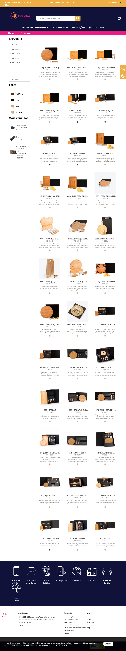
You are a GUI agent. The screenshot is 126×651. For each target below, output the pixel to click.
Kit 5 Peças (16, 58)
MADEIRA (19, 94)
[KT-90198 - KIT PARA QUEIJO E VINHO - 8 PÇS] (77, 525)
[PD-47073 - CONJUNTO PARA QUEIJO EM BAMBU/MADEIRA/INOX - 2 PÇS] (105, 140)
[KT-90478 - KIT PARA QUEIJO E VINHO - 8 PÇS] (77, 140)
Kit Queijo (25, 33)
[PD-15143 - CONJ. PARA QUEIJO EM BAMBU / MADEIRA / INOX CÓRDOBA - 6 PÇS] (77, 268)
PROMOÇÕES (78, 27)
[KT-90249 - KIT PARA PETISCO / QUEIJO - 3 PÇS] (77, 440)
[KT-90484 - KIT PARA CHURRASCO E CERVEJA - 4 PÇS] (77, 97)
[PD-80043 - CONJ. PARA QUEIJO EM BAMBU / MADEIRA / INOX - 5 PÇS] (105, 54)
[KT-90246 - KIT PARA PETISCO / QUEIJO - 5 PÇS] (105, 440)
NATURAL (19, 112)
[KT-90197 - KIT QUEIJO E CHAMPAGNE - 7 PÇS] (105, 525)
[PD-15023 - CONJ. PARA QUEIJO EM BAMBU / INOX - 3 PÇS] (49, 311)
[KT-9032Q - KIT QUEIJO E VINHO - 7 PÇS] (105, 354)
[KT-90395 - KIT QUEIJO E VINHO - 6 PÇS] (105, 311)
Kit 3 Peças (16, 49)
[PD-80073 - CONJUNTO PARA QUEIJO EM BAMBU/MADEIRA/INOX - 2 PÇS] (77, 54)
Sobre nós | (17, 2)
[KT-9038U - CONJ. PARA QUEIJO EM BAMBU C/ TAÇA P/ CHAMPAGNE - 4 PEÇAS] (77, 354)
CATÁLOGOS (97, 27)
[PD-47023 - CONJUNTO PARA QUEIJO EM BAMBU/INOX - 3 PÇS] (77, 183)
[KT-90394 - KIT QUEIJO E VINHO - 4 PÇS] (49, 354)
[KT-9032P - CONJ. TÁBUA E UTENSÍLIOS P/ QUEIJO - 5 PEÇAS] (49, 397)
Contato (89, 617)
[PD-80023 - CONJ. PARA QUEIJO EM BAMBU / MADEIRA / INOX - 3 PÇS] (49, 97)
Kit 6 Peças (16, 62)
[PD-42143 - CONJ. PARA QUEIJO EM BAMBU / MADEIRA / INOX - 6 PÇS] (49, 226)
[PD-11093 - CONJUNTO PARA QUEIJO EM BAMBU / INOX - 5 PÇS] (77, 311)
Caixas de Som (68, 630)
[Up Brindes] (20, 16)
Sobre (89, 619)
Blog (7, 5)
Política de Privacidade (57, 645)
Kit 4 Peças (16, 54)
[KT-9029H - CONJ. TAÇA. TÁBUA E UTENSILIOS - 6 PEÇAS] (77, 397)
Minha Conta (91, 622)
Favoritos (90, 625)
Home (11, 33)
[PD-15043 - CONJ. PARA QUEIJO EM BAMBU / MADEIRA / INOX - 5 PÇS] (105, 268)
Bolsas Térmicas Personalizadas (74, 628)
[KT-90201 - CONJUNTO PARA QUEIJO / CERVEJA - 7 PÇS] (49, 525)
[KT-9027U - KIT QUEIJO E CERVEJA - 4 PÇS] (105, 397)
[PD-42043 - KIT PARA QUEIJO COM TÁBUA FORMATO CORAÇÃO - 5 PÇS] (77, 226)
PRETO (17, 100)
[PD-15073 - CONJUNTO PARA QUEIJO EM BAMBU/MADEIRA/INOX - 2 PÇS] (49, 54)
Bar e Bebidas (68, 622)
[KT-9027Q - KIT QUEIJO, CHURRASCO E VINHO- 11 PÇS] (49, 440)
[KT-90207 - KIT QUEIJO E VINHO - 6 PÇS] (105, 482)
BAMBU (18, 106)
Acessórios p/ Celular (70, 617)
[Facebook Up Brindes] (26, 634)
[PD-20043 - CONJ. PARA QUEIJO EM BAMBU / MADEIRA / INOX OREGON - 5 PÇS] (49, 268)
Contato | (27, 2)
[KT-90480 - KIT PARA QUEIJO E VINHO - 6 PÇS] (105, 97)
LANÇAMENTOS (60, 27)
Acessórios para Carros (71, 619)
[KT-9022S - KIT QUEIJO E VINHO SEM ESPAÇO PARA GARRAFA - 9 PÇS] (49, 482)
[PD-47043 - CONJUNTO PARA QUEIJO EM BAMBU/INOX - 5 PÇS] (49, 183)
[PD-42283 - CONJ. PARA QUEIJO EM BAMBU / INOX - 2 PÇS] (105, 183)
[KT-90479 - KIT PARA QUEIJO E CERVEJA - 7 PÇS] (49, 140)
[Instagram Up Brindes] (20, 634)
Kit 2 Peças (16, 45)
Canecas (66, 633)
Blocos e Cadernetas (70, 625)
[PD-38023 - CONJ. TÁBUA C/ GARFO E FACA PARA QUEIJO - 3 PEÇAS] (105, 226)
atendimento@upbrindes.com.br (41, 617)
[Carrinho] (119, 18)
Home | (8, 2)
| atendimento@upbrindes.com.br (63, 2)
